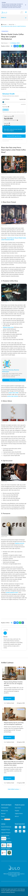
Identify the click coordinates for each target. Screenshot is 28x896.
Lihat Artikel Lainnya (13, 789)
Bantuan (3, 813)
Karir (5, 819)
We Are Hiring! (7, 819)
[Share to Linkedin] (23, 46)
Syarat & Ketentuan (6, 827)
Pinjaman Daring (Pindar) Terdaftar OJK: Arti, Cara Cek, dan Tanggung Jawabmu (13, 683)
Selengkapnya (8, 698)
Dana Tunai (18, 808)
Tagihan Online (19, 813)
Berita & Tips (11, 24)
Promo (3, 816)
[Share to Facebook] (15, 46)
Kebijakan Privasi (5, 830)
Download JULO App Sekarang (14, 136)
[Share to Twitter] (17, 46)
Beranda (4, 24)
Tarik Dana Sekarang (14, 380)
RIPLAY (17, 816)
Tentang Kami (4, 808)
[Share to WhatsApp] (20, 46)
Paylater (17, 810)
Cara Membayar (5, 835)
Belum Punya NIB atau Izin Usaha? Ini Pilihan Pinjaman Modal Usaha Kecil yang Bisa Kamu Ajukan (14, 763)
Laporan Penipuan (5, 832)
